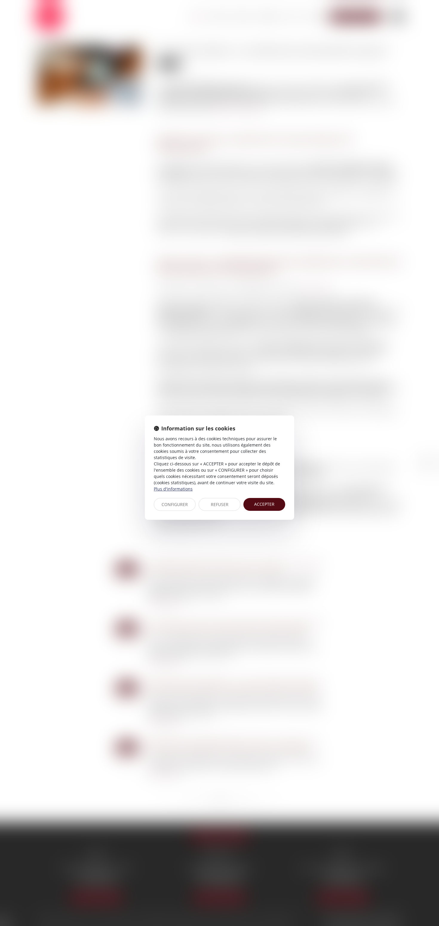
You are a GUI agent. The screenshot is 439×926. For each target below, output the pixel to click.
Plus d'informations (173, 489)
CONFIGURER (175, 504)
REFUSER (219, 504)
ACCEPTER (264, 504)
